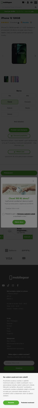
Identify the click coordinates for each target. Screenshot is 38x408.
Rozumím (11, 402)
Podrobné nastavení (27, 402)
